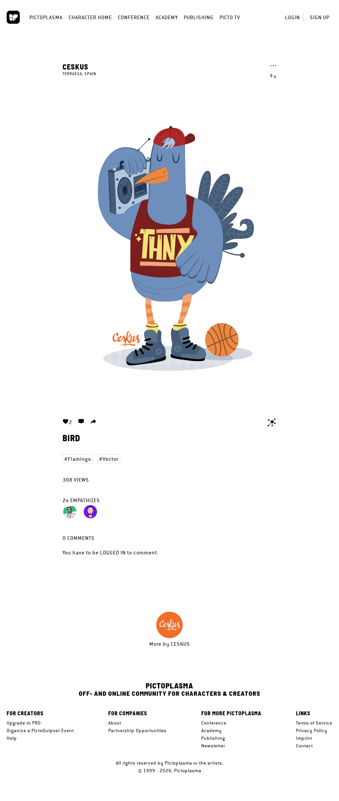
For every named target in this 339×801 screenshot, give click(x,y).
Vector (111, 458)
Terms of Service (314, 723)
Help (12, 738)
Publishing (199, 17)
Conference (134, 17)
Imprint (304, 738)
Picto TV (229, 17)
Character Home (90, 17)
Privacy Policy (311, 730)
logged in (113, 552)
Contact (304, 746)
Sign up (319, 17)
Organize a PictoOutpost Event (40, 730)
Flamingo (79, 458)
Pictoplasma (46, 17)
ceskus (75, 67)
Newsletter (213, 746)
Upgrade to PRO (24, 723)
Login (292, 17)
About (114, 723)
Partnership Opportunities (137, 730)
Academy (167, 17)
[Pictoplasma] (13, 17)
